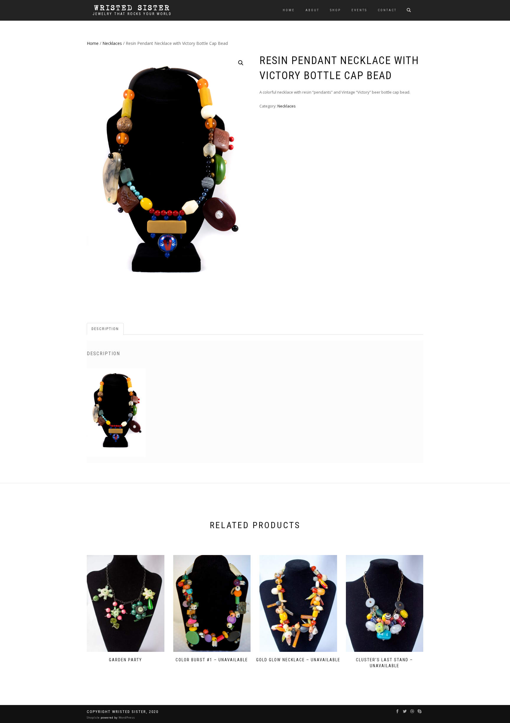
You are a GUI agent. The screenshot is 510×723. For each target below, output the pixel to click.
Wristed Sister (132, 8)
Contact (387, 10)
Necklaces (112, 43)
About (312, 10)
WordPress (126, 717)
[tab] (105, 329)
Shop (335, 10)
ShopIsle (94, 717)
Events (359, 10)
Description (105, 329)
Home (289, 10)
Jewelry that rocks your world (132, 14)
